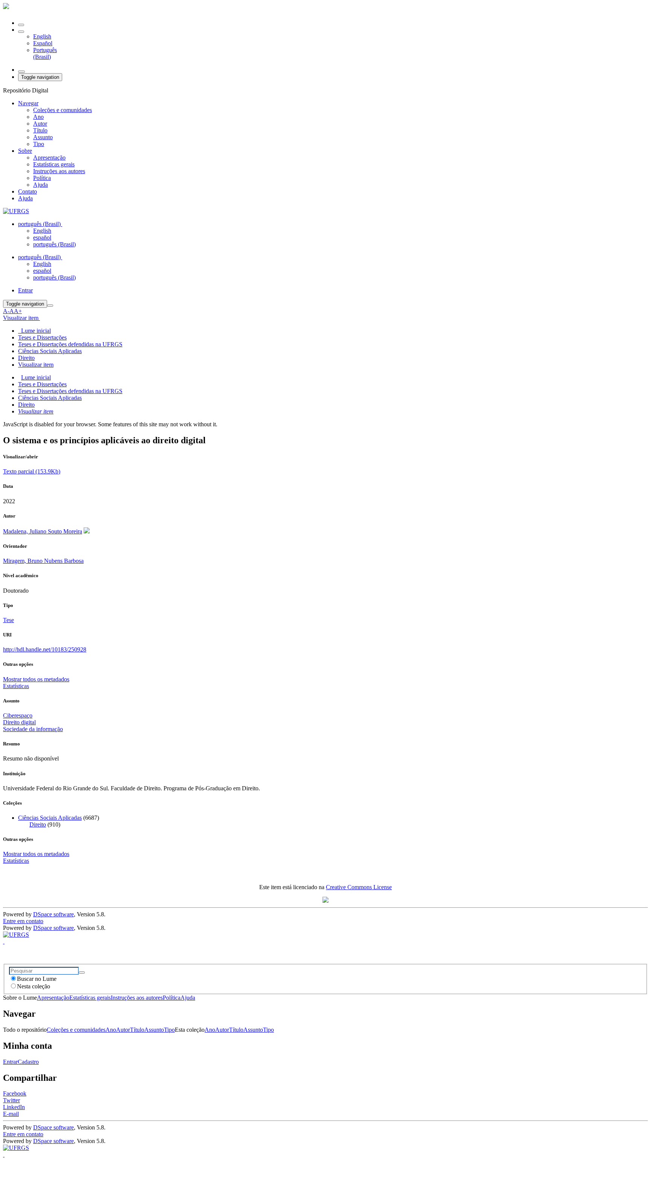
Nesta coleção (33, 986)
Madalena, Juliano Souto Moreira (42, 531)
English (42, 36)
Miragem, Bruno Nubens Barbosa (43, 561)
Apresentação (49, 157)
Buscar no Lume (37, 979)
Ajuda (40, 184)
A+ (18, 311)
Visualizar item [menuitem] (35, 364)
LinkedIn (14, 1107)
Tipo (38, 144)
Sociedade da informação (33, 729)
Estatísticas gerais (54, 164)
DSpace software (53, 914)
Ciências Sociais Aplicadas (50, 351)
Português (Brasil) (45, 53)
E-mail (11, 1114)
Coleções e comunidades (62, 110)
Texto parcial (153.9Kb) (31, 471)
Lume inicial (36, 377)
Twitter (11, 1100)
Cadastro (28, 1062)
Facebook (14, 1093)
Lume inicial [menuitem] (34, 330)
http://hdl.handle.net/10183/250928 (44, 649)
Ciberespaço (17, 715)
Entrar (10, 1062)
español (42, 237)
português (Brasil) (54, 244)
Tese (8, 620)
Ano (38, 117)
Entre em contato (23, 921)
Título (40, 130)
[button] (21, 32)
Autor (40, 123)
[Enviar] (82, 972)
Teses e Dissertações (42, 337)
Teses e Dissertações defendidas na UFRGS (70, 344)
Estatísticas (16, 860)
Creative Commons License (359, 887)
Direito (26, 358)
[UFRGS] (16, 211)
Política (42, 178)
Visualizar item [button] (21, 318)
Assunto (43, 137)
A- (6, 311)
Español (42, 43)
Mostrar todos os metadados (36, 854)
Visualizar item (35, 411)
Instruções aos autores (59, 171)
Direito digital (19, 722)
